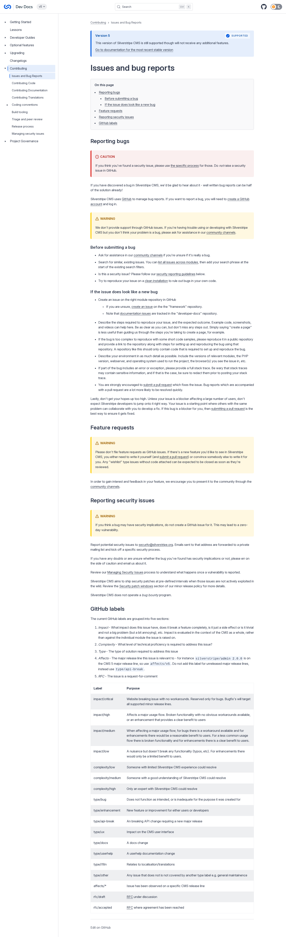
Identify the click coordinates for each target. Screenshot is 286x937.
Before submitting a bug (121, 98)
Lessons (16, 30)
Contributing (18, 68)
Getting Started (20, 22)
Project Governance (24, 141)
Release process (23, 126)
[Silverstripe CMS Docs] (18, 6)
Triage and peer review (27, 119)
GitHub (127, 199)
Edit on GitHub (100, 927)
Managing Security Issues (125, 572)
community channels (220, 232)
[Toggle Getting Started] (5, 22)
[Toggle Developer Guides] (5, 37)
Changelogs (18, 61)
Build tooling (20, 112)
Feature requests (110, 111)
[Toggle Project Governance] (5, 141)
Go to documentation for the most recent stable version (134, 50)
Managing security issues (28, 133)
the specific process (185, 166)
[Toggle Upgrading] (5, 53)
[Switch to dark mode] (276, 7)
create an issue (142, 307)
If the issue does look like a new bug (130, 104)
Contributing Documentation (29, 90)
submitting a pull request (228, 409)
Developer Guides (22, 37)
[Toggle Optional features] (5, 45)
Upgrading (17, 53)
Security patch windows (136, 586)
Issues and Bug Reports (27, 76)
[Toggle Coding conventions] (7, 104)
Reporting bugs (109, 92)
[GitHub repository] (264, 7)
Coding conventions (25, 104)
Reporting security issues (116, 117)
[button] (172, 475)
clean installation (156, 281)
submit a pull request (157, 385)
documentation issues (135, 313)
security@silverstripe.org (156, 545)
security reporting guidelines (175, 274)
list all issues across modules (178, 262)
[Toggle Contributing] (5, 68)
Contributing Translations (28, 97)
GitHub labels (108, 123)
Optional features (22, 45)
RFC (130, 897)
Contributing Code (23, 83)
